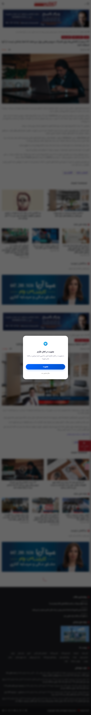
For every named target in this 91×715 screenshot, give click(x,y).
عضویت (45, 366)
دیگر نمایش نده (45, 373)
